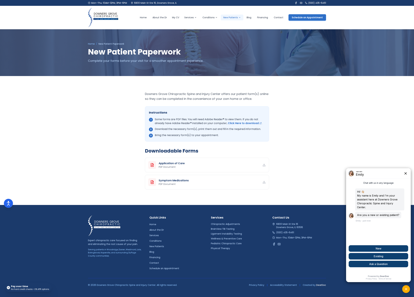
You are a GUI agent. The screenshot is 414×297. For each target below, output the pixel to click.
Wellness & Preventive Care (226, 238)
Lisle (139, 249)
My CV (175, 17)
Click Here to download (243, 123)
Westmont (131, 249)
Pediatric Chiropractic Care (226, 243)
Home (143, 17)
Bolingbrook (94, 252)
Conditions (208, 17)
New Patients (156, 246)
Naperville (105, 252)
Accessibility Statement (283, 285)
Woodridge (112, 249)
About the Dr (160, 17)
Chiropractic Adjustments (225, 224)
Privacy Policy (256, 285)
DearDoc (321, 285)
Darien (122, 249)
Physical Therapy (220, 248)
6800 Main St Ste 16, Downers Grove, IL (155, 3)
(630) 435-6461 (317, 3)
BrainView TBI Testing (222, 229)
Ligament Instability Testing (226, 233)
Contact (278, 17)
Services (189, 17)
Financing (262, 17)
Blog (249, 17)
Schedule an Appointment (307, 17)
